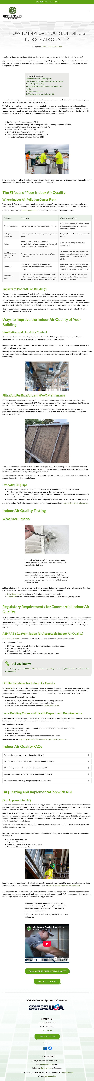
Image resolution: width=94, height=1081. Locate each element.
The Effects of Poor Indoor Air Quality (38, 79)
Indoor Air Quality (55, 47)
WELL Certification (39, 669)
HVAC (44, 47)
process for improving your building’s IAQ (64, 885)
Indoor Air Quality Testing (35, 84)
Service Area (47, 1030)
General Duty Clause (51, 706)
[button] (47, 755)
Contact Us (54, 2)
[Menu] (88, 10)
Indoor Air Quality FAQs (34, 91)
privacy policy (50, 1076)
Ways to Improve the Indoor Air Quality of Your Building (44, 81)
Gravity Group (67, 1072)
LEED (27, 669)
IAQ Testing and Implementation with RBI (40, 94)
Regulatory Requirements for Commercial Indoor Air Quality (44, 88)
